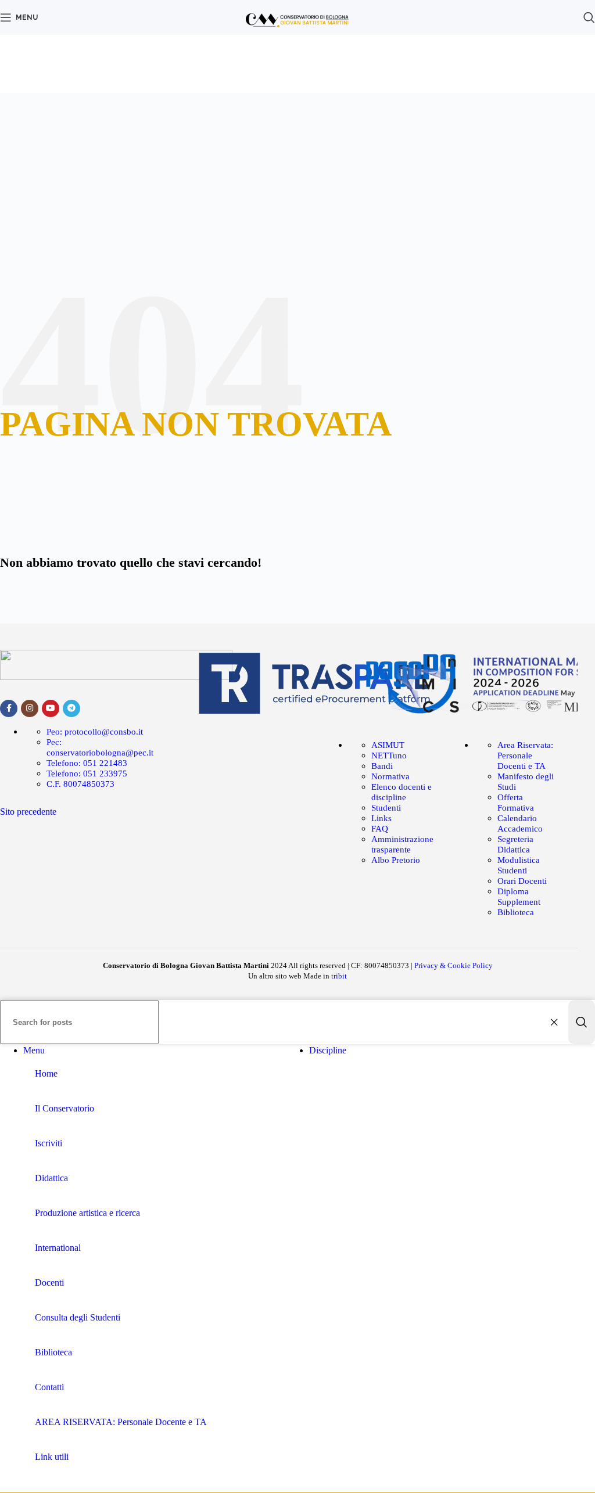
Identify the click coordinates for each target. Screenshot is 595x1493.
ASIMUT (387, 745)
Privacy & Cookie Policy (453, 965)
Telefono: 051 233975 (86, 773)
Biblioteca (515, 912)
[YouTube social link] (50, 708)
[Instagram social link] (29, 708)
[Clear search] (556, 1022)
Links (381, 818)
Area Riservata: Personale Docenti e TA (525, 755)
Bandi (382, 766)
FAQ (379, 828)
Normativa (390, 776)
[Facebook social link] (8, 708)
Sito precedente (28, 811)
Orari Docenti (522, 881)
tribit (339, 976)
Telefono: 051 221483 (86, 763)
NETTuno (389, 755)
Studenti (386, 807)
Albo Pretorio (395, 860)
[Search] (581, 1022)
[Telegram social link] (71, 708)
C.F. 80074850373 (80, 784)
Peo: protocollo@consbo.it (94, 731)
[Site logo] (298, 37)
